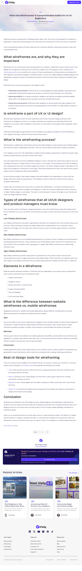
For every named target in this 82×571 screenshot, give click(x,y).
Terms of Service (61, 559)
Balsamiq (11, 382)
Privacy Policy (50, 559)
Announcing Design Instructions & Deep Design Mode (38, 506)
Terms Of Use (73, 559)
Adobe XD (11, 389)
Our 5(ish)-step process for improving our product (67, 505)
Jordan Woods (11, 515)
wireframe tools (27, 365)
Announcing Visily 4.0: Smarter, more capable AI (14, 505)
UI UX (40, 12)
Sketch (10, 377)
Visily (10, 370)
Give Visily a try (9, 426)
